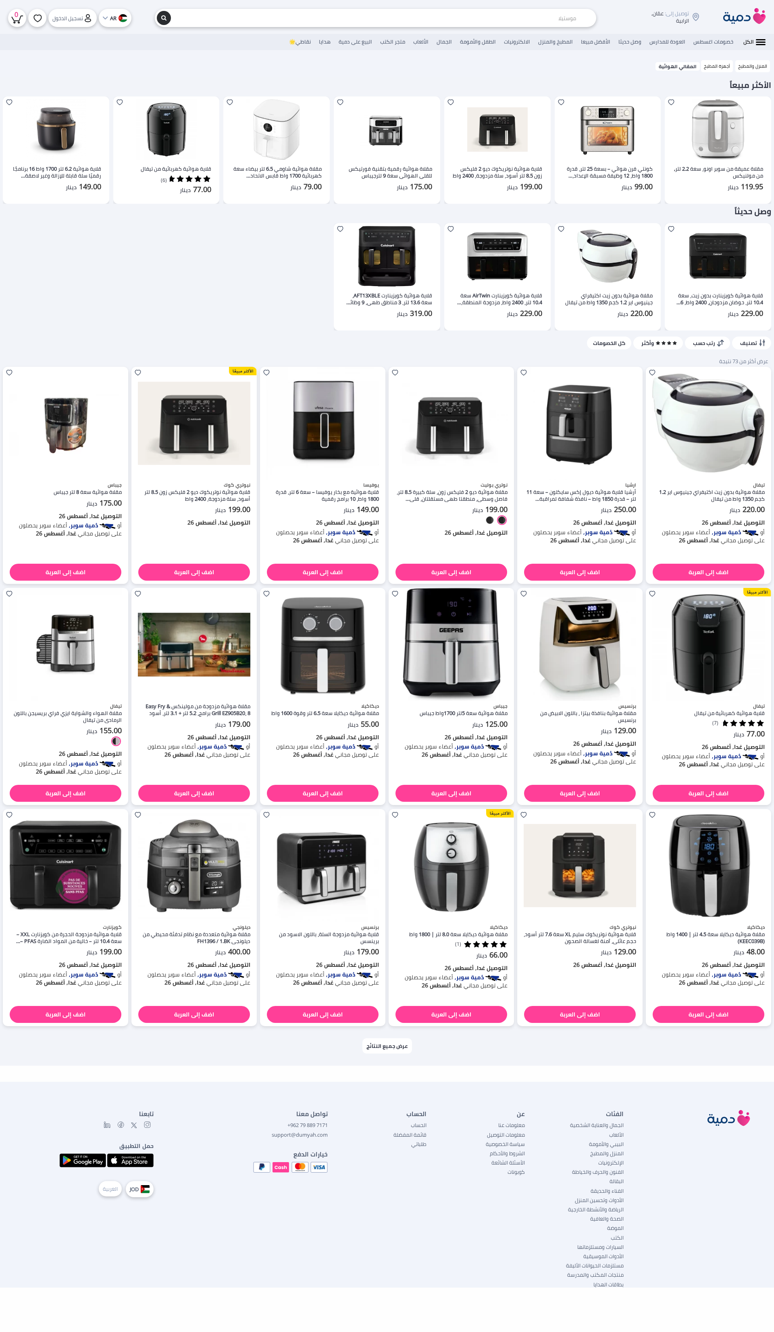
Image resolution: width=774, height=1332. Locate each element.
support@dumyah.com (300, 1134)
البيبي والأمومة (606, 1144)
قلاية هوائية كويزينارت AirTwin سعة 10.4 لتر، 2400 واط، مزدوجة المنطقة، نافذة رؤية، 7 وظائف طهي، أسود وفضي (501, 299)
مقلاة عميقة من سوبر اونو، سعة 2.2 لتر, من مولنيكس (718, 172)
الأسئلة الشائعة (508, 1162)
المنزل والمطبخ (752, 66)
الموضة (615, 1228)
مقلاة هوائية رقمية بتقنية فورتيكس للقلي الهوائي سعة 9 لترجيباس (390, 172)
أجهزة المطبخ (717, 66)
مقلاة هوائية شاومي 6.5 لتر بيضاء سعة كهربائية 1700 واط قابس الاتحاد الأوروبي (277, 172)
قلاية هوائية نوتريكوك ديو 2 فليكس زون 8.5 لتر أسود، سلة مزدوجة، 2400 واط (497, 172)
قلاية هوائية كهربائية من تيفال (176, 168)
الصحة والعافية (607, 1218)
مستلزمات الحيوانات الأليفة (595, 1265)
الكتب (617, 1237)
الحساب (419, 1125)
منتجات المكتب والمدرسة (595, 1274)
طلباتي (419, 1144)
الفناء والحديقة (607, 1190)
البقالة (617, 1181)
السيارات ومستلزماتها (600, 1246)
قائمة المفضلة (410, 1134)
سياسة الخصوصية (505, 1144)
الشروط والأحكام (507, 1153)
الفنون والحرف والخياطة (598, 1171)
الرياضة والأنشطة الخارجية (596, 1209)
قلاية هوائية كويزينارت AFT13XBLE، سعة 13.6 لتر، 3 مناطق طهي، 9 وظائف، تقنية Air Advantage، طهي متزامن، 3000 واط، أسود (388, 299)
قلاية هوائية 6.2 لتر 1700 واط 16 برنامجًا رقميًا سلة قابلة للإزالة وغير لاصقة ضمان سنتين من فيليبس (57, 172)
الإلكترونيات (611, 1162)
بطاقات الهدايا (608, 1284)
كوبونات (516, 1171)
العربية (110, 1188)
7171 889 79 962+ (307, 1125)
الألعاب (616, 1134)
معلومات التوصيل (506, 1134)
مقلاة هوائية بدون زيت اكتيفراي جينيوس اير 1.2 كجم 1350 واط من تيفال (609, 299)
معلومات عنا (511, 1125)
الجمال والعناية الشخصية (597, 1125)
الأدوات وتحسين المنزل (599, 1200)
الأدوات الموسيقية (603, 1256)
